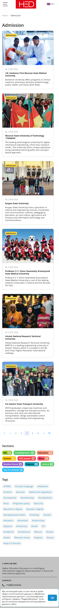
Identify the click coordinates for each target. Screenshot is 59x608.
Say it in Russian (13, 469)
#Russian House (22, 537)
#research (8, 520)
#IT (43, 526)
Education (44, 452)
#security (38, 503)
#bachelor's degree (13, 509)
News (43, 458)
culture (47, 464)
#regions (38, 537)
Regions (31, 464)
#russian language (24, 486)
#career (47, 514)
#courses (20, 492)
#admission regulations (40, 492)
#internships (38, 520)
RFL (7, 452)
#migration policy (21, 503)
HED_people (26, 458)
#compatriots (10, 497)
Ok (52, 597)
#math (34, 526)
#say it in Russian (12, 543)
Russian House (12, 464)
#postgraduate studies (14, 514)
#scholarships (27, 497)
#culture (8, 492)
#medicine (9, 531)
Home (5, 15)
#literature (42, 486)
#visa (6, 503)
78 (49, 433)
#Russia (38, 531)
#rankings (34, 514)
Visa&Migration (24, 452)
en (52, 4)
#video (7, 537)
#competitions (45, 497)
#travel (49, 531)
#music (50, 537)
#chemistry (21, 526)
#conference (24, 531)
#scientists (23, 520)
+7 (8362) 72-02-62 (13, 585)
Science (9, 458)
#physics (8, 526)
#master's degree (34, 509)
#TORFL (7, 486)
